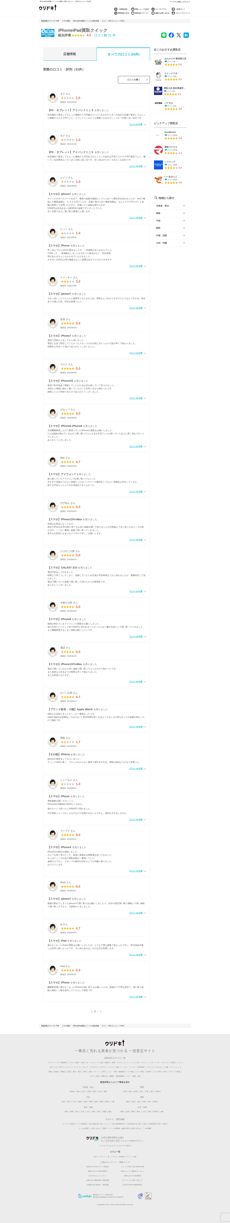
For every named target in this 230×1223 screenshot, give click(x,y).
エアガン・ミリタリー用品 (109, 1067)
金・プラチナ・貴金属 (116, 1157)
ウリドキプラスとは (106, 1146)
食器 (84, 1072)
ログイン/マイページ (182, 13)
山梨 (85, 1102)
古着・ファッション (172, 1067)
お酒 (101, 1063)
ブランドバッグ (53, 1063)
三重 (112, 1102)
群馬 (135, 1091)
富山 (69, 1102)
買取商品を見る (123, 13)
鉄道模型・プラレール (146, 1067)
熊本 (138, 1112)
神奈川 (158, 1091)
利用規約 (84, 1124)
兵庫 (143, 1102)
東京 (152, 1091)
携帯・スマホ (117, 1063)
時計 (95, 1157)
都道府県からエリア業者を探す (115, 1082)
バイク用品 (140, 1072)
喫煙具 (107, 1063)
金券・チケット (94, 1072)
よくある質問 (84, 1128)
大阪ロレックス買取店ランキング (132, 1171)
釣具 (165, 1072)
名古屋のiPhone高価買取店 (132, 1185)
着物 (50, 1072)
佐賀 (127, 1112)
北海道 (71, 1091)
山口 (88, 1112)
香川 (99, 1112)
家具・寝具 (77, 1072)
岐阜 (96, 1102)
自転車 (148, 1072)
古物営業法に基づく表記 (157, 1124)
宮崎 (149, 1112)
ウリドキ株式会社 (106, 1195)
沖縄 (161, 1112)
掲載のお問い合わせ (162, 13)
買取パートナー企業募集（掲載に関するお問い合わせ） (123, 1128)
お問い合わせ (95, 1128)
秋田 (94, 1091)
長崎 (133, 1112)
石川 (74, 1102)
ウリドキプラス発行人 (123, 1146)
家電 (172, 1063)
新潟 (63, 1102)
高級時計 (64, 1063)
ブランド (102, 1157)
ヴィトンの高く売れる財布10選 (132, 1167)
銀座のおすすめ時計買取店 (97, 1171)
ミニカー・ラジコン (129, 1067)
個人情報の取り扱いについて (99, 1124)
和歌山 (155, 1102)
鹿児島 (155, 1112)
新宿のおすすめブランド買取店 (97, 1167)
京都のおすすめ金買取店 (132, 1176)
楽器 (69, 1072)
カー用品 (130, 1072)
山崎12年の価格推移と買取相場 (97, 1180)
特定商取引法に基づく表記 (137, 1124)
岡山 (77, 1112)
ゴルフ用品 (157, 1072)
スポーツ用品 (94, 1076)
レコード (68, 1067)
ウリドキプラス (160, 9)
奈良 (149, 1102)
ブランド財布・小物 (76, 1063)
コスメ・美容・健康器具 (116, 1072)
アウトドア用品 (174, 1072)
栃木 (130, 1091)
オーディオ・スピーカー (160, 1063)
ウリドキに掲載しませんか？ (179, 2)
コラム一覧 (115, 1152)
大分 (143, 1112)
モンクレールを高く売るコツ (132, 1180)
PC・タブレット (143, 1063)
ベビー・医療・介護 (133, 1076)
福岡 (122, 1112)
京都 (133, 1102)
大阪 (138, 1102)
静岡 (101, 1102)
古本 (51, 1067)
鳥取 (66, 1112)
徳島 (93, 1112)
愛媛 (104, 1112)
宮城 (89, 1091)
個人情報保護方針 (118, 1124)
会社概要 (148, 1128)
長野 (90, 1102)
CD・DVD (58, 1067)
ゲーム (179, 1063)
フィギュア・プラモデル (89, 1067)
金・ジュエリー (91, 1063)
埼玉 (141, 1091)
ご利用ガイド (180, 9)
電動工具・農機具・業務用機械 (112, 1076)
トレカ (75, 1067)
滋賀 (127, 1102)
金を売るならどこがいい (97, 1176)
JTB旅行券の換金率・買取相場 (98, 1185)
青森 (78, 1091)
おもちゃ (159, 1067)
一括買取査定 (123, 9)
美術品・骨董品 (59, 1072)
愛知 (107, 1102)
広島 (82, 1112)
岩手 (83, 1091)
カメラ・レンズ (129, 1063)
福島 (105, 1091)
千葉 (146, 1091)
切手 (103, 1072)
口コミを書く (134, 79)
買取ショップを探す (142, 9)
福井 (79, 1102)
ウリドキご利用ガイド (70, 1124)
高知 (110, 1112)
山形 (99, 1091)
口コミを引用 (136, 124)
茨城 (124, 1091)
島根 (71, 1112)
